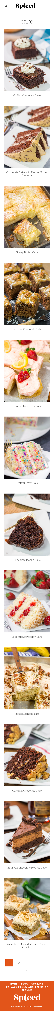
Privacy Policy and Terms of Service (27, 989)
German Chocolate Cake (27, 329)
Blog (24, 984)
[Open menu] (47, 6)
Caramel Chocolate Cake (27, 790)
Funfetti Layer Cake (27, 483)
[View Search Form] (6, 5)
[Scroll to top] (49, 999)
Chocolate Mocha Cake (27, 560)
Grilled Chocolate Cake (27, 95)
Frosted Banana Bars (27, 713)
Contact (37, 984)
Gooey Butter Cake (27, 252)
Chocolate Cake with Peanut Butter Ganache (27, 174)
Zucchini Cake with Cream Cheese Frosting (27, 946)
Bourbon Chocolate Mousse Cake (27, 867)
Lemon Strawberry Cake (27, 406)
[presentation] (27, 60)
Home (14, 984)
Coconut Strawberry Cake (27, 636)
